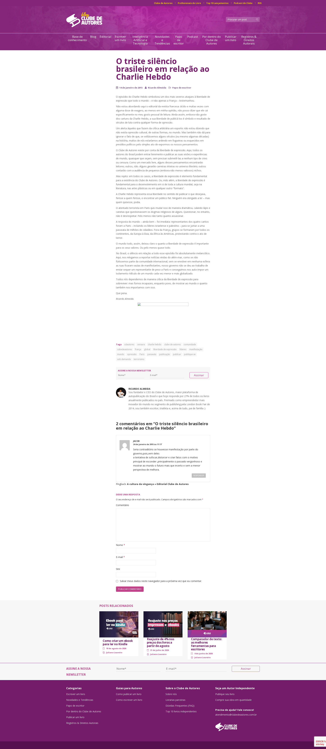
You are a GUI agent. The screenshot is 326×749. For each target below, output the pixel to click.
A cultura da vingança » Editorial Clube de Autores (158, 484)
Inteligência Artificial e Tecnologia (140, 40)
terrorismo (139, 359)
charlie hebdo (154, 344)
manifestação (195, 349)
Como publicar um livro (128, 694)
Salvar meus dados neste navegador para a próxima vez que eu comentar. (161, 581)
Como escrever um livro (129, 700)
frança (138, 349)
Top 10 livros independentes (181, 711)
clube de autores (172, 344)
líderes (183, 349)
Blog (93, 37)
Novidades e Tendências (162, 40)
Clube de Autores (163, 3)
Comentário (122, 505)
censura (141, 344)
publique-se (190, 354)
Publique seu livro (224, 694)
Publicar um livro (230, 38)
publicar (177, 354)
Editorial (105, 37)
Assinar (199, 375)
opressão (132, 354)
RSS (259, 3)
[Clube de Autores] (237, 725)
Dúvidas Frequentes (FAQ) (180, 706)
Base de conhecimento (77, 38)
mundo (120, 354)
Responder (198, 475)
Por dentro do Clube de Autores (211, 40)
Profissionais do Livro (189, 3)
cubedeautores (124, 349)
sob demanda (124, 359)
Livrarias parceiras (175, 700)
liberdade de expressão (165, 349)
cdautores (129, 344)
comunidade (190, 344)
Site (118, 569)
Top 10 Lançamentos (217, 3)
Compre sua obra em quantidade (233, 700)
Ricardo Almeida (157, 87)
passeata (151, 354)
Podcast (192, 37)
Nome (120, 545)
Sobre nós (171, 694)
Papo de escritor (179, 40)
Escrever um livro (120, 38)
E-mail (120, 557)
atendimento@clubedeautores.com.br (236, 715)
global (147, 349)
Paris (142, 354)
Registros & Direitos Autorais (248, 40)
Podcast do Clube (243, 3)
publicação (164, 354)
